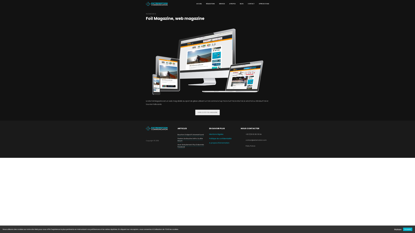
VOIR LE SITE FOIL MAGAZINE (207, 112)
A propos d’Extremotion (219, 143)
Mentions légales (216, 134)
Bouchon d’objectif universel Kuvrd (191, 135)
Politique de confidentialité (220, 138)
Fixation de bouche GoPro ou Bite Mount (190, 139)
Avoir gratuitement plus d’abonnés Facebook (191, 146)
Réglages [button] (397, 229)
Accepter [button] (407, 229)
